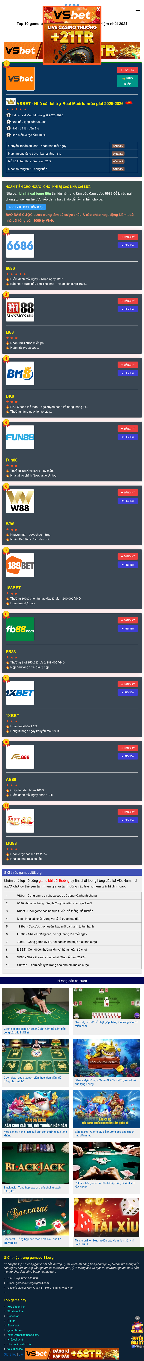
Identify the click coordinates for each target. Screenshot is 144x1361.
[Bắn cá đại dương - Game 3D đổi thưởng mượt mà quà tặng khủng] (106, 1075)
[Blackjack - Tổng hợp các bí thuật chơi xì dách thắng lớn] (35, 1182)
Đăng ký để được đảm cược (26, 207)
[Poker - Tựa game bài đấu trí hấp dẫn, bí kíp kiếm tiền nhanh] (106, 1178)
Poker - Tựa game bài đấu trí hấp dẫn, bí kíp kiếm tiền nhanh (105, 1185)
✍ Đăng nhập (127, 80)
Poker (11, 1320)
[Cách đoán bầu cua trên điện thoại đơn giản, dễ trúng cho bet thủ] (35, 1072)
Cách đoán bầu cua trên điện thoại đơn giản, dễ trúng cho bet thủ (32, 1079)
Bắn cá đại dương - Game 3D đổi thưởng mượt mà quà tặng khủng (105, 1082)
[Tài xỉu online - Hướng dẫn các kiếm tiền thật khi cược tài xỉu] (106, 1235)
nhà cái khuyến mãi (19, 1344)
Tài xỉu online (15, 1311)
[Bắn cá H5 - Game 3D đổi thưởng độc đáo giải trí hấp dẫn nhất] (106, 1126)
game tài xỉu (15, 1330)
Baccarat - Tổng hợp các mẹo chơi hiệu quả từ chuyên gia (32, 1240)
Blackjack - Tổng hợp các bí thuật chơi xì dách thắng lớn (32, 1189)
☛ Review (128, 245)
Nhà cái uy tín (16, 1339)
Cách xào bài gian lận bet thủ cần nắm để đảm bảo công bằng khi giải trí (35, 1030)
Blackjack (14, 1325)
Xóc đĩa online (16, 1306)
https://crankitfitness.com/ (23, 1335)
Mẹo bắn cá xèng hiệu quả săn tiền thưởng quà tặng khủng (35, 1133)
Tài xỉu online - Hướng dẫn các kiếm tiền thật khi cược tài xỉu (104, 1242)
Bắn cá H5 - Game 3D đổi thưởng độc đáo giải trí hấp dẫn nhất (104, 1133)
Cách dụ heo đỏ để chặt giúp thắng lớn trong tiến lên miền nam (106, 1024)
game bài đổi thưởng (54, 880)
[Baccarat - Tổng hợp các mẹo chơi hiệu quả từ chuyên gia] (35, 1234)
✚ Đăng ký (127, 70)
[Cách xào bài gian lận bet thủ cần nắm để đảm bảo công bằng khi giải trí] (35, 1023)
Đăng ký (118, 146)
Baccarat (13, 1316)
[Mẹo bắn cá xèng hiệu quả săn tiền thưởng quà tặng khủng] (35, 1126)
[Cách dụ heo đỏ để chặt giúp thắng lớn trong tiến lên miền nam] (106, 1017)
